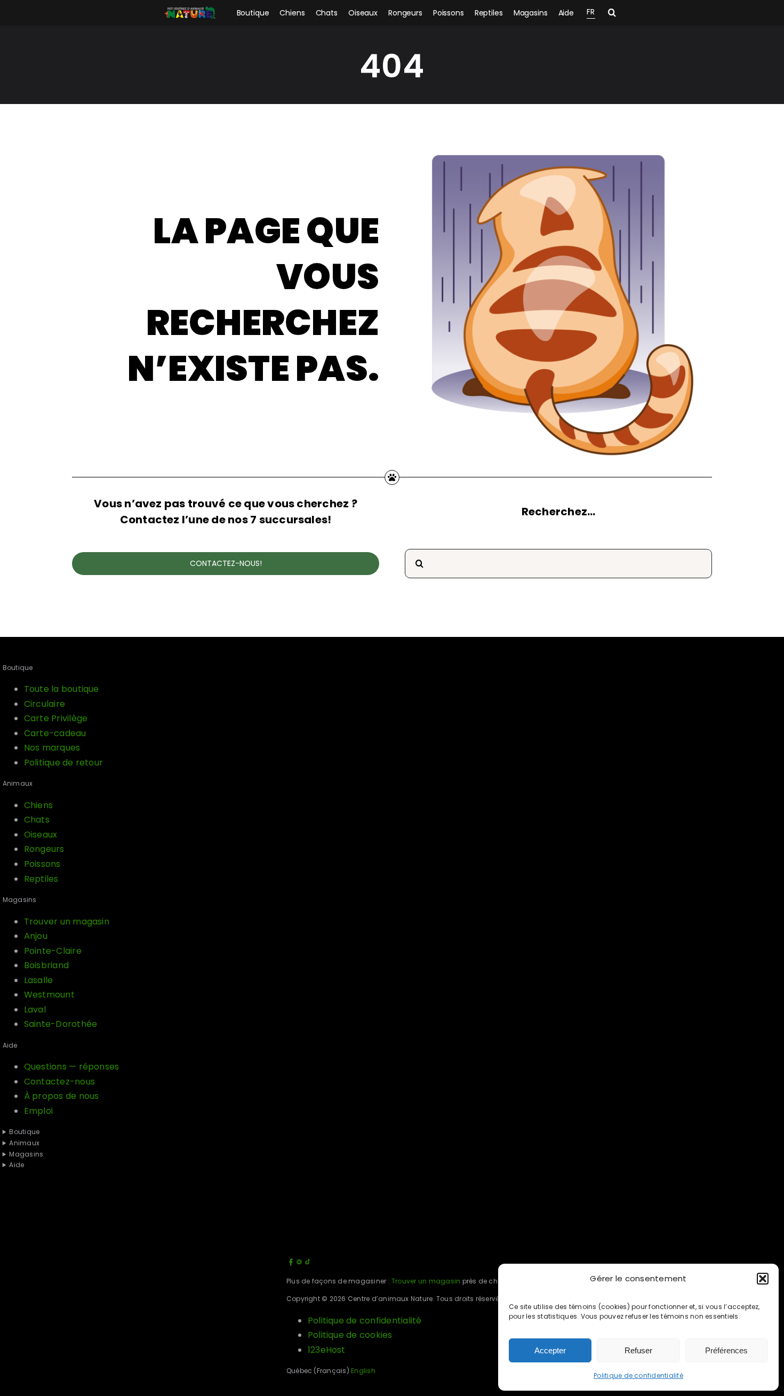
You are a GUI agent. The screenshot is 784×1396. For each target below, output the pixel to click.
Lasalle (38, 980)
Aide (16, 1164)
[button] (762, 1278)
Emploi (38, 1111)
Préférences (726, 1350)
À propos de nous (61, 1096)
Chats (37, 819)
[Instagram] (299, 1264)
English (363, 1370)
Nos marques (52, 747)
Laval (35, 1009)
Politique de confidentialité (638, 1375)
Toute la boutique (61, 689)
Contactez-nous (59, 1081)
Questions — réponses (71, 1066)
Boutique (24, 1131)
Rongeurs (44, 849)
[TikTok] (307, 1264)
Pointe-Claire (53, 951)
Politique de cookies (350, 1335)
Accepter (550, 1350)
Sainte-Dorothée (61, 1024)
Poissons (42, 864)
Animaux (24, 1142)
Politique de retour (63, 762)
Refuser (638, 1350)
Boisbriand (46, 965)
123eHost (327, 1350)
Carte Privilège (56, 718)
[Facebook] (290, 1264)
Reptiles (41, 879)
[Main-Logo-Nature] (190, 13)
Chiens (38, 805)
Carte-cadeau (55, 733)
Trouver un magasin (66, 921)
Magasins (26, 1154)
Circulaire (44, 704)
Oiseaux (41, 834)
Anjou (35, 936)
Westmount (49, 994)
